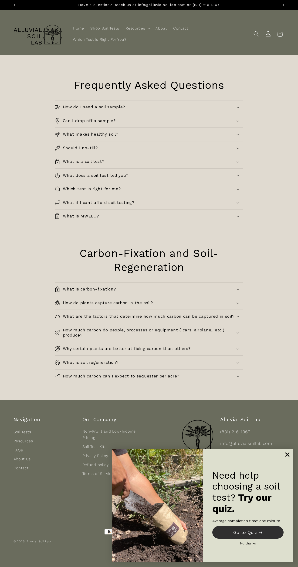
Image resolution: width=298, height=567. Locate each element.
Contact (21, 468)
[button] (137, 28)
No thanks (248, 543)
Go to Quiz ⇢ (248, 532)
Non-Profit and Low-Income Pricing (109, 434)
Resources (23, 441)
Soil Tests (22, 432)
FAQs (18, 450)
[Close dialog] (287, 454)
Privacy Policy (95, 456)
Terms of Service (98, 473)
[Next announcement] (283, 5)
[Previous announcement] (14, 5)
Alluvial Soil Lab (39, 541)
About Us (22, 459)
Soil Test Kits (94, 446)
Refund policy (95, 465)
